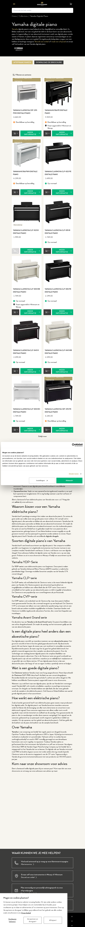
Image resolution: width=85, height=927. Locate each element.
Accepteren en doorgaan (32, 920)
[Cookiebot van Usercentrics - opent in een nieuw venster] (73, 445)
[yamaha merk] (19, 48)
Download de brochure (49, 62)
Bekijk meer (42, 436)
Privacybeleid (26, 913)
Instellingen (40, 480)
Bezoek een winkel (42, 42)
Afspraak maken (22, 62)
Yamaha (15, 29)
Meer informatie (30, 133)
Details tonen (74, 474)
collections (23, 16)
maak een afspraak (58, 42)
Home (14, 16)
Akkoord (69, 480)
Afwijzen (52, 920)
